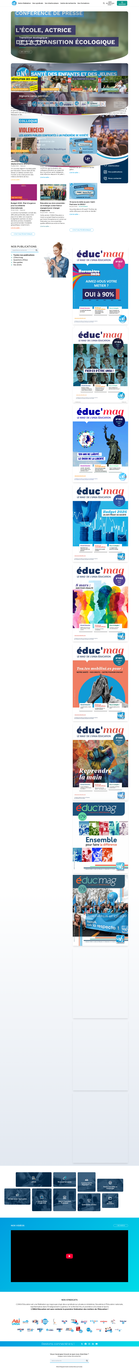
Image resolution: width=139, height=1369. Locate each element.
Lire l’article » (25, 52)
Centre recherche (68, 3)
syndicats (37, 3)
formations (83, 3)
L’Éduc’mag (18, 257)
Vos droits (17, 265)
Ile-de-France (83, 206)
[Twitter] (82, 1344)
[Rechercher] (87, 1361)
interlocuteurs (52, 3)
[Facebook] (86, 1344)
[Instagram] (89, 1344)
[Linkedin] (93, 1344)
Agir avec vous (77, 89)
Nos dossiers (45, 197)
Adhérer (122, 4)
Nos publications (115, 172)
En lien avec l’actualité (109, 89)
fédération (24, 3)
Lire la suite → (16, 180)
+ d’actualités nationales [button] (22, 234)
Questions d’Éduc (20, 260)
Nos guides (18, 262)
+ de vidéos (121, 1225)
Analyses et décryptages (20, 89)
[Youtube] (97, 1344)
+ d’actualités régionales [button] (81, 230)
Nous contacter (114, 178)
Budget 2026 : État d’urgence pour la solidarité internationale (23, 205)
